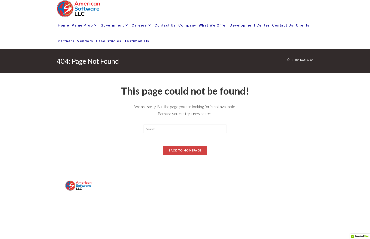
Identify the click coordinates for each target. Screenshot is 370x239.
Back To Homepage (185, 150)
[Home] (288, 60)
